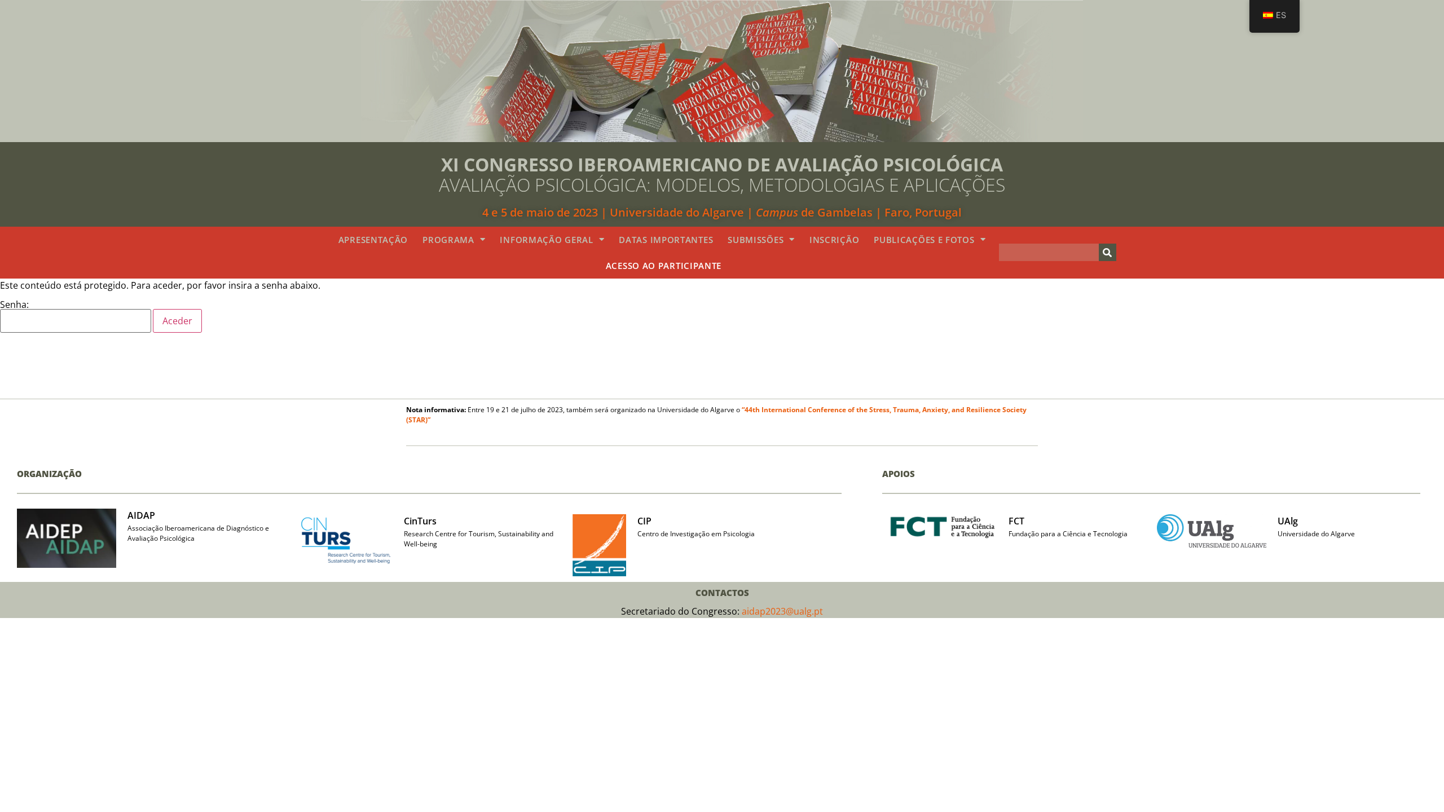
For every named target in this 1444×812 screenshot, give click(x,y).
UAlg (1288, 521)
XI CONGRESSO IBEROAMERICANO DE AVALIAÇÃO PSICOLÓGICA (722, 164)
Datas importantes (666, 239)
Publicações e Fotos (924, 239)
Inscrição (834, 239)
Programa (448, 239)
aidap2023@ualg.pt (782, 611)
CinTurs (420, 521)
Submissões (755, 239)
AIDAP (141, 515)
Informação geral (546, 239)
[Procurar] (1107, 252)
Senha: (14, 305)
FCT (1016, 521)
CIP (644, 521)
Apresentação (373, 239)
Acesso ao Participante (663, 265)
